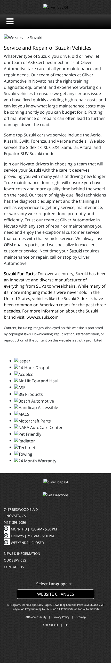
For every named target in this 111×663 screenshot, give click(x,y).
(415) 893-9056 (15, 522)
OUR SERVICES (15, 560)
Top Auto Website (89, 609)
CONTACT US (14, 567)
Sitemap (81, 617)
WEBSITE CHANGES (55, 594)
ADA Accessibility (36, 617)
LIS (66, 625)
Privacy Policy (61, 617)
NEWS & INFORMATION (22, 553)
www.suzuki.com (43, 317)
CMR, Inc (51, 609)
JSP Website (66, 609)
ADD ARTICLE (51, 625)
